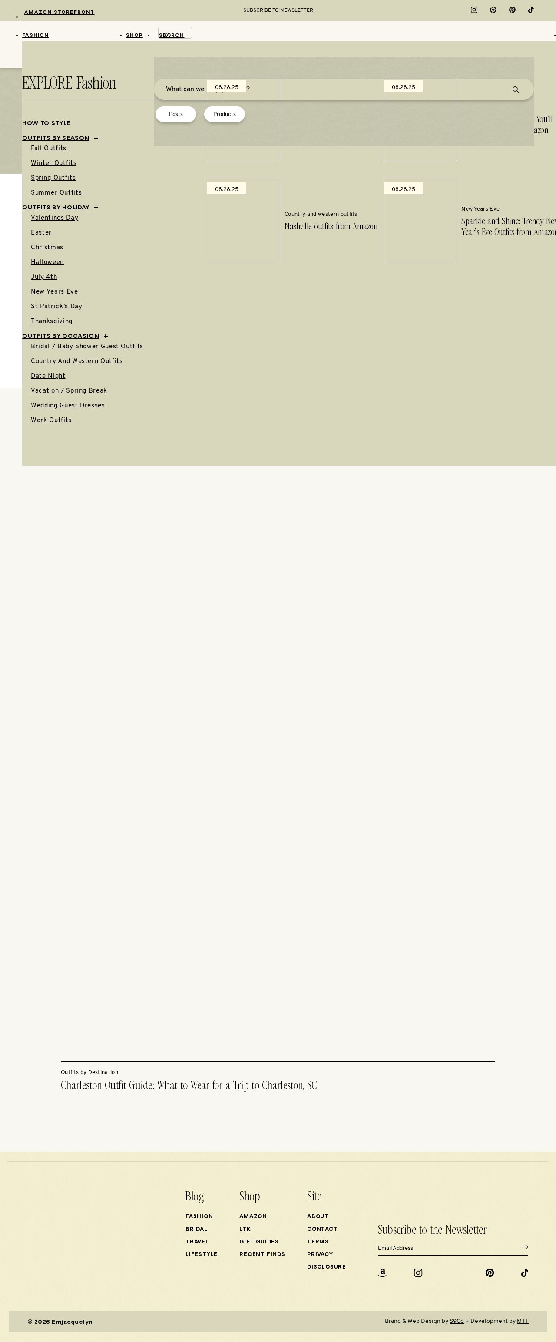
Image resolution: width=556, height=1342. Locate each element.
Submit (524, 1249)
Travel (197, 1242)
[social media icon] (474, 11)
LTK (245, 1229)
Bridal (196, 1229)
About (318, 1217)
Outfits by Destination (89, 1072)
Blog (194, 1197)
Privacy (320, 1254)
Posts (176, 114)
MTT (523, 1321)
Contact (322, 1229)
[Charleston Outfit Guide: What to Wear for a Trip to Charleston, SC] (278, 1060)
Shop (249, 1197)
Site (314, 1197)
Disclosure (326, 1267)
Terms (318, 1242)
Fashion (199, 1217)
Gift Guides (259, 1242)
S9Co (457, 1321)
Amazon (253, 1217)
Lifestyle (201, 1254)
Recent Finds (262, 1254)
